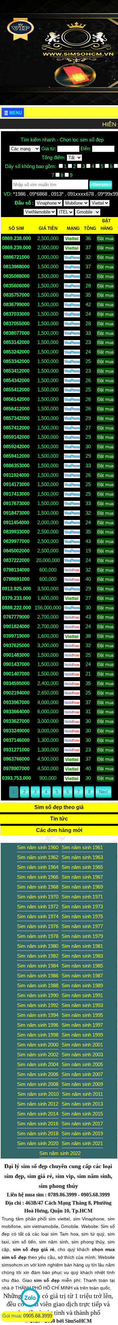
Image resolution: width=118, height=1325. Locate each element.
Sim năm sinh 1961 (82, 847)
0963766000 (16, 759)
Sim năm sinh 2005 (82, 1064)
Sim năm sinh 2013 (82, 1104)
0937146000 (16, 740)
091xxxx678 (81, 194)
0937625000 (16, 645)
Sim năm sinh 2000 (37, 1044)
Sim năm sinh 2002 (37, 1054)
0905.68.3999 (37, 1315)
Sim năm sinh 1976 (37, 926)
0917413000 (16, 494)
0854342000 (16, 380)
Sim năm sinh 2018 (37, 1133)
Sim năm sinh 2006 (37, 1074)
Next (103, 791)
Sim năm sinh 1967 (82, 877)
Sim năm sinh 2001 (82, 1044)
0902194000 (16, 693)
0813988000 (16, 266)
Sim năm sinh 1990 (37, 995)
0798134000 (16, 570)
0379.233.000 (16, 598)
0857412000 (16, 427)
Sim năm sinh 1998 (37, 1035)
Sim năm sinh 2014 (37, 1113)
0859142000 (16, 437)
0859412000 (16, 456)
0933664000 (16, 711)
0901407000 (16, 673)
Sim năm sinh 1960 (37, 847)
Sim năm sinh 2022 (60, 1153)
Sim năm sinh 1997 (82, 1025)
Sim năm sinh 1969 (82, 887)
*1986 (20, 194)
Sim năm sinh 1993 (82, 1005)
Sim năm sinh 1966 (37, 877)
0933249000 (16, 730)
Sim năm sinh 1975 (82, 916)
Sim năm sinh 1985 (82, 966)
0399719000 (16, 636)
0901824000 (16, 626)
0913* (58, 194)
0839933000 (16, 531)
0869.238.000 (16, 238)
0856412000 (16, 408)
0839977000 (16, 541)
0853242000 (16, 352)
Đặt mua (105, 238)
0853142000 (16, 342)
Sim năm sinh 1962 (37, 857)
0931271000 (16, 749)
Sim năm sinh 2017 (82, 1123)
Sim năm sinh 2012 (37, 1104)
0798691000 (16, 579)
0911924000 (16, 475)
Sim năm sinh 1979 (82, 936)
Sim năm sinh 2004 (37, 1064)
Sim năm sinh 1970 (37, 896)
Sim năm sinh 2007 (82, 1074)
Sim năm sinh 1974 (37, 916)
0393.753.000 (16, 778)
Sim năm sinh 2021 (82, 1143)
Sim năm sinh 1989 (82, 985)
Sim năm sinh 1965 (82, 867)
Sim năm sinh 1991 (82, 995)
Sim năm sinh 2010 (38, 1094)
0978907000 (16, 768)
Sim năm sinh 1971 (82, 896)
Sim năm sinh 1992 (37, 1005)
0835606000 (16, 285)
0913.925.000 (16, 588)
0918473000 (16, 513)
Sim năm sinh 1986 (37, 975)
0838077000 (16, 333)
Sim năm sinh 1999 (82, 1035)
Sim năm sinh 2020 (37, 1143)
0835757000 (16, 295)
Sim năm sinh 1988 (37, 985)
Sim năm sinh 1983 (82, 956)
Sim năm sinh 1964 (37, 867)
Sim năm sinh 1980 (37, 946)
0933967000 (16, 702)
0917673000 (16, 503)
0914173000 (16, 484)
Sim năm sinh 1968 (37, 887)
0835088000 (16, 276)
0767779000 (16, 617)
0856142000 (16, 399)
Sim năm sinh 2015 (82, 1113)
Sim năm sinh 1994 (37, 1015)
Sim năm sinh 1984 (37, 966)
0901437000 (16, 664)
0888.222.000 (16, 607)
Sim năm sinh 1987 (82, 975)
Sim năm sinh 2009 (82, 1084)
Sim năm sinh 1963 (82, 857)
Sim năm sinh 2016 (37, 1123)
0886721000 (16, 257)
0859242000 (16, 446)
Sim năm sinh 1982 (37, 956)
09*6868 (39, 194)
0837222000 (16, 560)
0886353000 (16, 465)
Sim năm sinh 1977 (82, 926)
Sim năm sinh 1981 (82, 946)
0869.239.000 (16, 247)
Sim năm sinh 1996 (37, 1025)
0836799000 (16, 304)
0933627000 (16, 721)
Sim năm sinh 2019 (82, 1133)
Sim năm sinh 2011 (82, 1094)
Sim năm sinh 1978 (37, 936)
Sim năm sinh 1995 (82, 1015)
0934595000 (16, 683)
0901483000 (16, 655)
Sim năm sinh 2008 (37, 1084)
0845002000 (16, 550)
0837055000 (16, 323)
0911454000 (16, 522)
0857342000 (16, 418)
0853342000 (16, 361)
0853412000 (16, 371)
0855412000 (16, 389)
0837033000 (16, 314)
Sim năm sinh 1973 (82, 906)
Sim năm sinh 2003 (82, 1054)
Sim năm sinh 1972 (37, 906)
